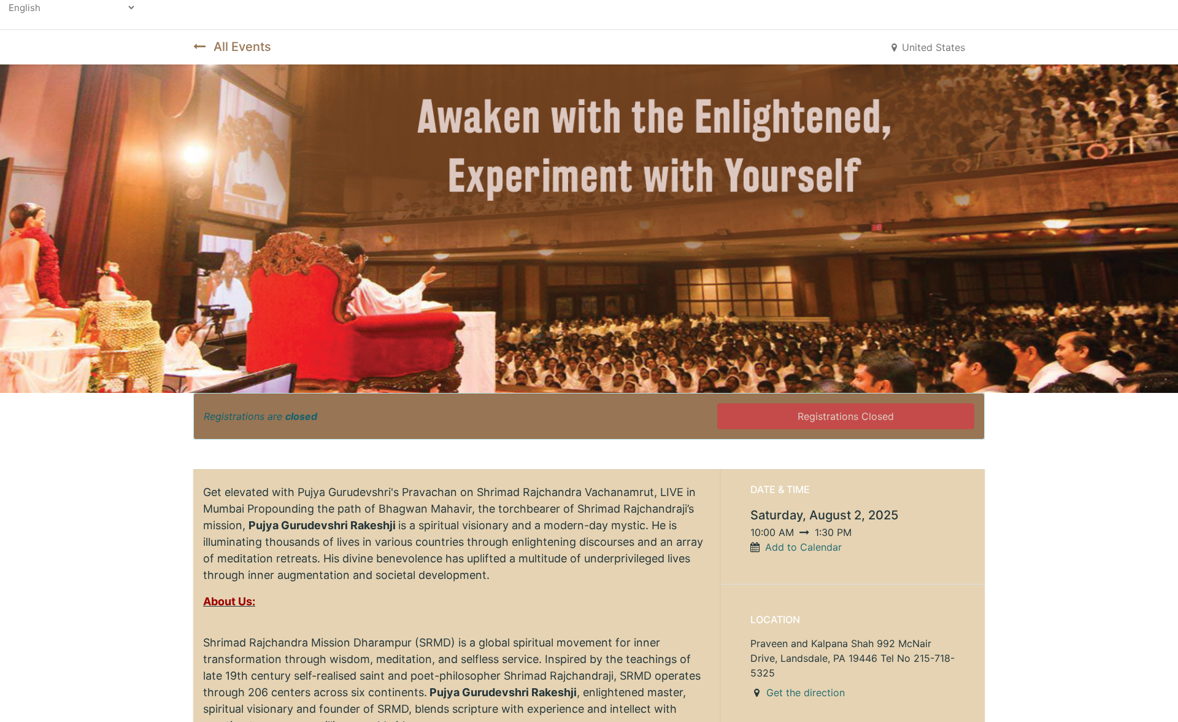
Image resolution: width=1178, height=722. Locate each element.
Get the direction (805, 692)
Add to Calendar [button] (803, 547)
